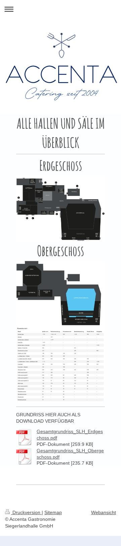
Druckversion (26, 512)
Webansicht (103, 512)
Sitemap (53, 512)
